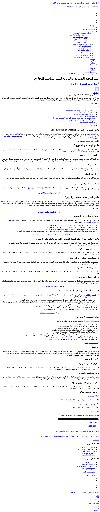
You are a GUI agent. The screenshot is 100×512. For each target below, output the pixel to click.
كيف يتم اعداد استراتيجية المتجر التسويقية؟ (81, 120)
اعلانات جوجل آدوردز (88, 453)
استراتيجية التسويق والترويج (13, 136)
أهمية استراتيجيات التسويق (86, 116)
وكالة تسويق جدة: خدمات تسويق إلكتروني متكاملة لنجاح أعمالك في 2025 (80, 400)
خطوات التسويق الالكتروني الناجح (47, 286)
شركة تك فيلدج (21, 353)
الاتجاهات (96, 440)
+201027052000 (72, 7)
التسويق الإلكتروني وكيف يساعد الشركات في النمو (47, 234)
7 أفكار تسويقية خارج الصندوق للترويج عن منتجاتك (86, 407)
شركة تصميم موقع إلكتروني (86, 466)
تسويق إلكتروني (73, 94)
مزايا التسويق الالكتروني (87, 122)
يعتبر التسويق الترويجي (92, 134)
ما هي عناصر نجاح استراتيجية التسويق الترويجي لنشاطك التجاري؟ (74, 118)
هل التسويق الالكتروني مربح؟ (47, 212)
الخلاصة (92, 123)
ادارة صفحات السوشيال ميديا (86, 449)
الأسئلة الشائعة (90, 125)
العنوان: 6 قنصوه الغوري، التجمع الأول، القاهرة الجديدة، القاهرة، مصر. (77, 431)
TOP (97, 496)
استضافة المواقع (90, 470)
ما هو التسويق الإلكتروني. (46, 193)
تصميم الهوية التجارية (88, 455)
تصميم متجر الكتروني (88, 464)
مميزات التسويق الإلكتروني (87, 321)
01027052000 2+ (92, 422)
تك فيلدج (72, 492)
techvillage (96, 93)
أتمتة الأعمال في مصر (88, 462)
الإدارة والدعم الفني (89, 472)
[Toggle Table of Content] (97, 107)
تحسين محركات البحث (88, 451)
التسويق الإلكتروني (90, 295)
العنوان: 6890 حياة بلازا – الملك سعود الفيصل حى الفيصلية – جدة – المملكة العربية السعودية (70, 436)
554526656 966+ (92, 426)
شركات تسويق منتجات (47, 313)
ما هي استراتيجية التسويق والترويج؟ (83, 114)
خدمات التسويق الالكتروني (86, 447)
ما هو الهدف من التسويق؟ (87, 112)
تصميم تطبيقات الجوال (88, 468)
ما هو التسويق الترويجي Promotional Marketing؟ (80, 110)
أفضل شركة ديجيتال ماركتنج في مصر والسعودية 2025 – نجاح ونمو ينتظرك (80, 415)
